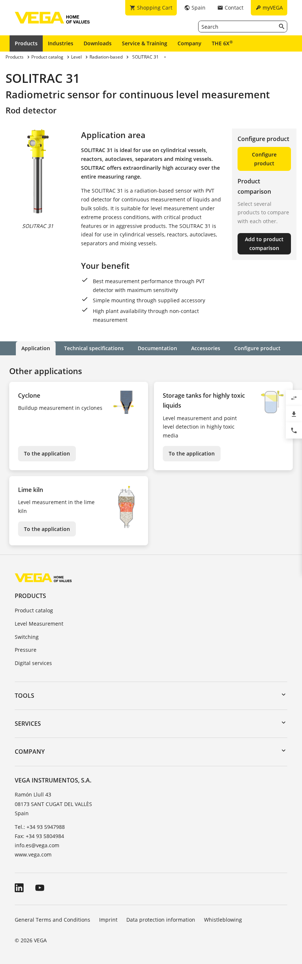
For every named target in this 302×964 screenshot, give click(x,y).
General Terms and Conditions (52, 919)
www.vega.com (33, 854)
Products (26, 43)
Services (28, 724)
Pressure (25, 649)
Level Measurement (39, 623)
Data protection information (160, 919)
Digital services (33, 662)
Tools (24, 696)
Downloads (98, 43)
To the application (47, 453)
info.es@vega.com (37, 845)
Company (189, 43)
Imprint (108, 919)
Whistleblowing (223, 919)
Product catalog (34, 610)
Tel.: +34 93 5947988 (40, 826)
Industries (60, 43)
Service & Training (144, 43)
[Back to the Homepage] (43, 577)
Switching (27, 636)
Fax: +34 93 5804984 (39, 836)
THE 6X (222, 43)
